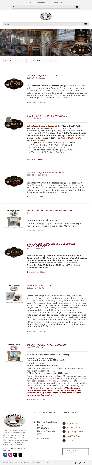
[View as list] (59, 61)
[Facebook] (5, 455)
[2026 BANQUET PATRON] (14, 83)
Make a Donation (74, 427)
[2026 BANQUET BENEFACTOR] (14, 181)
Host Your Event (74, 436)
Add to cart (32, 159)
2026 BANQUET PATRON (42, 75)
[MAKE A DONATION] (14, 294)
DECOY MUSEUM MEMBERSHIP (46, 344)
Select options (33, 102)
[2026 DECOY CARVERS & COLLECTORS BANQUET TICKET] (14, 252)
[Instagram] (10, 455)
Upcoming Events (75, 432)
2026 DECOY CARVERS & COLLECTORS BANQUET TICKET (51, 245)
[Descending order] (28, 61)
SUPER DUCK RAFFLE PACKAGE (47, 115)
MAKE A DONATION (39, 285)
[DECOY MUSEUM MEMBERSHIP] (14, 353)
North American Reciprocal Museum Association (57, 379)
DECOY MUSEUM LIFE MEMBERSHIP (49, 210)
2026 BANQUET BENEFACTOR (45, 172)
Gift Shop (71, 440)
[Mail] (15, 455)
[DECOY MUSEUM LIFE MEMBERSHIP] (14, 218)
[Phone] (20, 455)
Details (44, 102)
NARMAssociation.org (37, 388)
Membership (72, 423)
